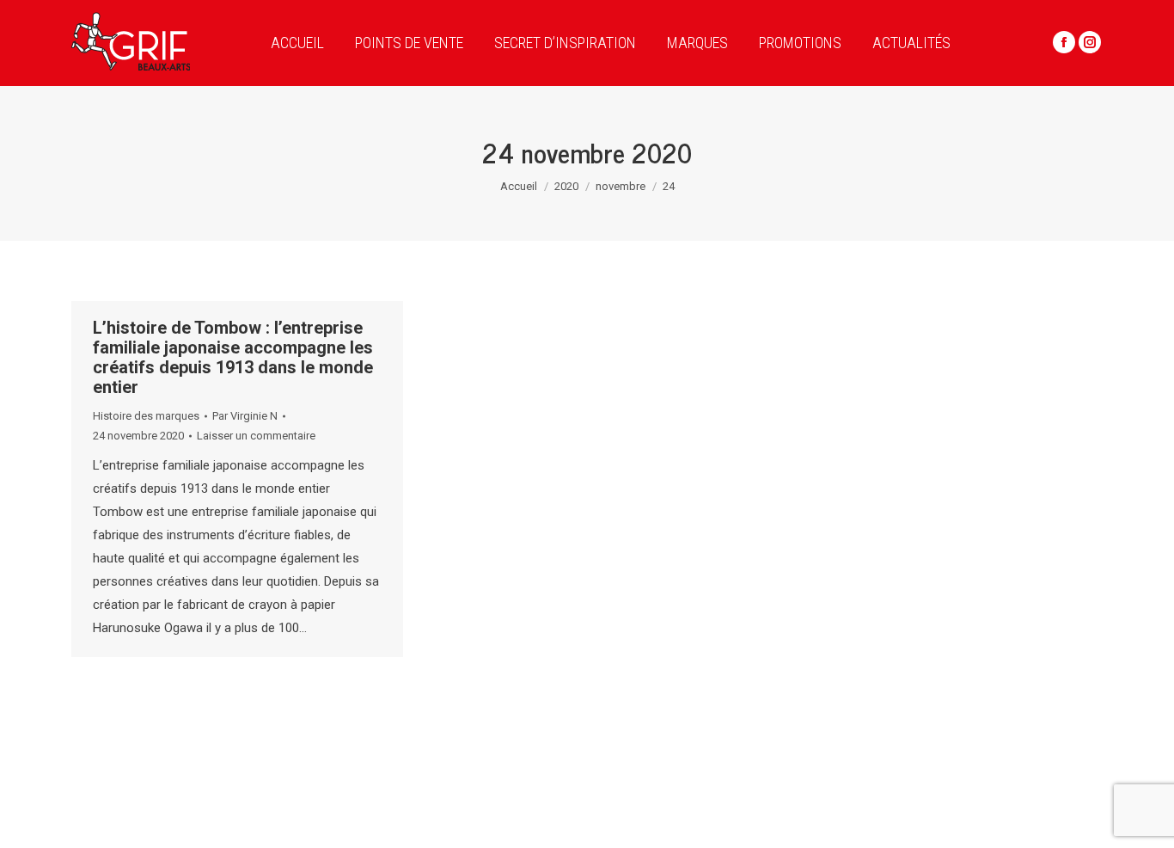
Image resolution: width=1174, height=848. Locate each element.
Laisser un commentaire (256, 435)
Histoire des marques (146, 415)
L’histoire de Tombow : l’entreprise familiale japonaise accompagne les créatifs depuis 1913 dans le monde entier (233, 357)
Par (245, 415)
